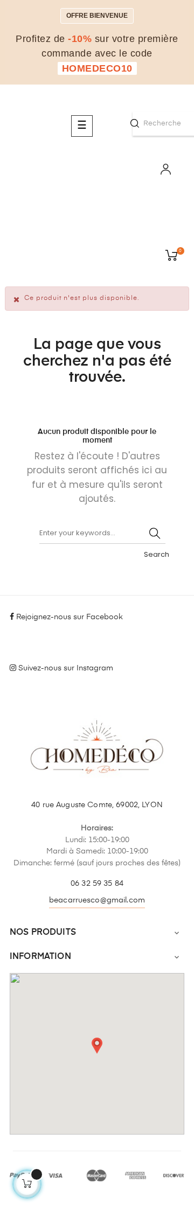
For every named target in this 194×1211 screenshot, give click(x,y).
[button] (97, 1045)
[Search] (154, 533)
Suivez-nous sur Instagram (64, 668)
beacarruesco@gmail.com (97, 900)
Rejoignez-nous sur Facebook (68, 617)
